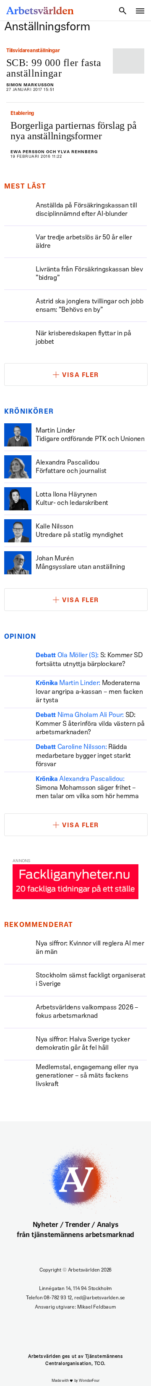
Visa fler (80, 375)
